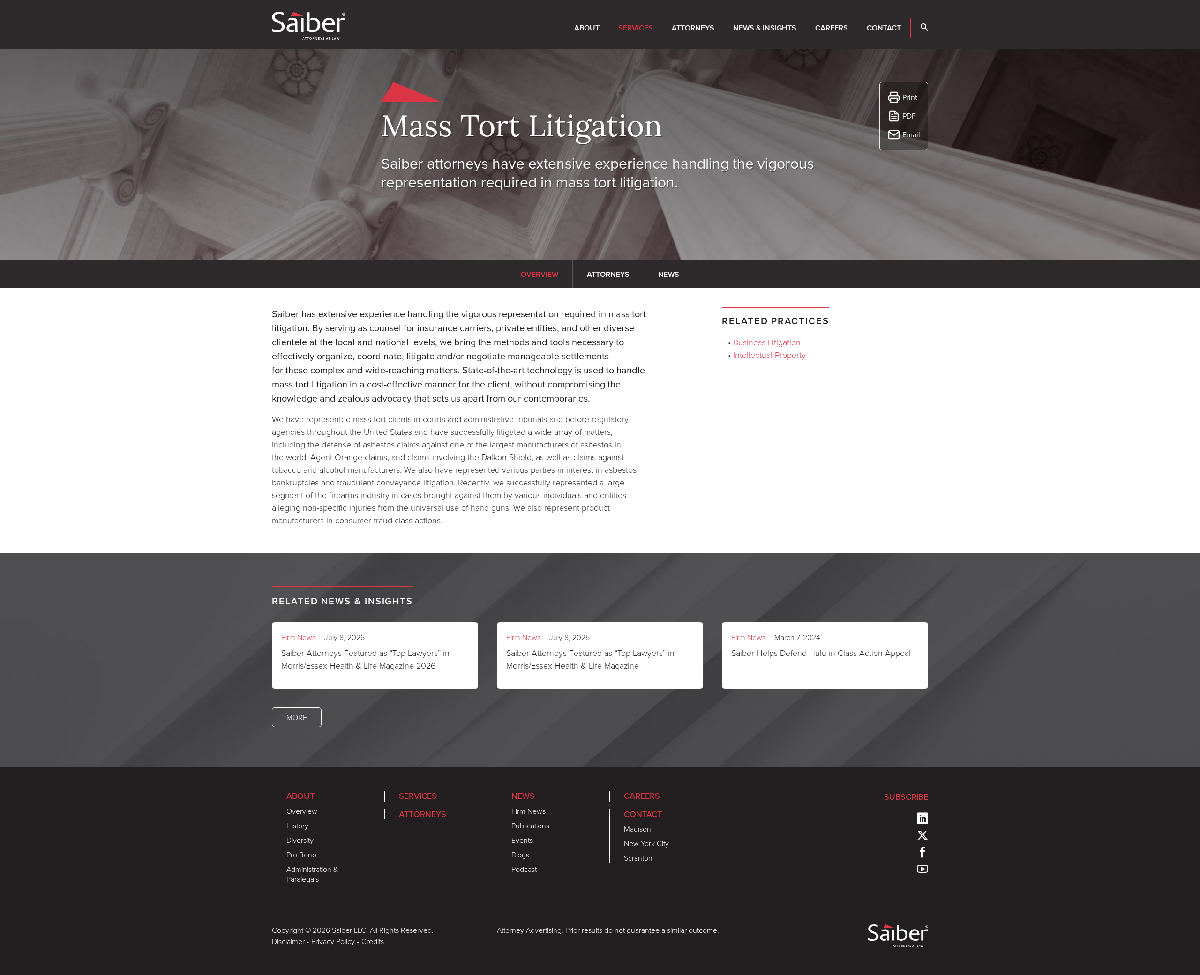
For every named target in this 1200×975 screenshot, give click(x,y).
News (523, 796)
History (297, 825)
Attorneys (693, 27)
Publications (530, 825)
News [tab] (668, 274)
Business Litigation (767, 342)
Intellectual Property (769, 354)
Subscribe (906, 797)
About (587, 27)
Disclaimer (288, 941)
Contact (884, 27)
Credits (372, 941)
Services (635, 27)
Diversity (300, 840)
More (296, 717)
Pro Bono (301, 854)
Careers (831, 27)
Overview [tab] (539, 274)
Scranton (638, 858)
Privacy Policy (333, 941)
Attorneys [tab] (608, 274)
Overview (301, 811)
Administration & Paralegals (312, 874)
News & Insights (764, 27)
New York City (646, 843)
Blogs (520, 854)
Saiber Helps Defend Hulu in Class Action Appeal (821, 652)
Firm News (298, 637)
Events (522, 840)
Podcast (524, 869)
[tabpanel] (459, 417)
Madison (637, 829)
